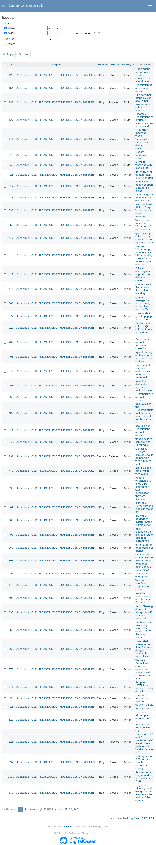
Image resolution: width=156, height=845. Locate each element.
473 (11, 470)
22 (11, 698)
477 (11, 237)
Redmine (67, 826)
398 (11, 560)
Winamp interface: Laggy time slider (142, 585)
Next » (33, 809)
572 (11, 371)
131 (11, 456)
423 (11, 174)
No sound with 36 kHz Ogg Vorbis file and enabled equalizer (144, 210)
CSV (144, 818)
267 (11, 547)
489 (11, 385)
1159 (11, 441)
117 (11, 430)
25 (66, 809)
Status (11, 27)
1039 (11, 164)
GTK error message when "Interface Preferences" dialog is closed (143, 139)
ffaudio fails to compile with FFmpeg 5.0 (143, 441)
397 (11, 573)
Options (11, 44)
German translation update (141, 698)
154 (11, 87)
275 (11, 669)
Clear (26, 54)
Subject (145, 64)
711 (11, 686)
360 (11, 648)
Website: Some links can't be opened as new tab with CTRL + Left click (142, 669)
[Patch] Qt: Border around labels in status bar (144, 507)
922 (11, 327)
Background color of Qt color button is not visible (143, 328)
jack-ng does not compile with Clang (143, 470)
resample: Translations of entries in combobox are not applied (144, 119)
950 (11, 629)
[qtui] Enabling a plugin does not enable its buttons (144, 356)
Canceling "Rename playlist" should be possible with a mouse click (144, 456)
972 (11, 316)
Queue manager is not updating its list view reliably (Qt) (142, 303)
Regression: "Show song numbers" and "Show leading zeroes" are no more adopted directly (144, 255)
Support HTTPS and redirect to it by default (144, 687)
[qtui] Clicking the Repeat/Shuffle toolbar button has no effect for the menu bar (144, 413)
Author (11, 33)
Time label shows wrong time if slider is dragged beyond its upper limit (144, 649)
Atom (137, 818)
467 (11, 507)
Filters (10, 23)
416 (11, 706)
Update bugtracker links (141, 154)
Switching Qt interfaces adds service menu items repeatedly (143, 371)
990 (11, 488)
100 (76, 809)
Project (56, 64)
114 (11, 255)
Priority (126, 64)
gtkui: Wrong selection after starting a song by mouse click (144, 238)
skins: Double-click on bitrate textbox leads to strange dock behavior (144, 560)
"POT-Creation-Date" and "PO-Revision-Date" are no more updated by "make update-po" (144, 742)
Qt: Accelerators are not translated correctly (142, 342)
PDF (151, 818)
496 (11, 412)
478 (11, 197)
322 (11, 719)
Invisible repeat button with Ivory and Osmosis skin (143, 598)
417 (11, 274)
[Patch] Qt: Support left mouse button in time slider (143, 520)
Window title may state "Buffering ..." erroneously (143, 225)
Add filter (9, 39)
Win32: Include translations (144, 707)
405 (11, 597)
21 (11, 154)
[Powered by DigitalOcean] (78, 843)
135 (11, 102)
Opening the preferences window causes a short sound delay (144, 75)
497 (11, 534)
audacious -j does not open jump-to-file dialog (144, 186)
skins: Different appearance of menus (144, 547)
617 (11, 186)
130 (11, 792)
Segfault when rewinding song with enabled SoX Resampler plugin (144, 630)
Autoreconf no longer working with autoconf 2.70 (144, 777)
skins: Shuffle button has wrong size (143, 573)
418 (11, 288)
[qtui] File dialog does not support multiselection (143, 385)
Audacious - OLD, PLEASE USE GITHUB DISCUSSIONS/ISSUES (55, 74)
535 (11, 210)
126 (11, 741)
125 (11, 74)
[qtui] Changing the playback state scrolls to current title (144, 534)
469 (11, 342)
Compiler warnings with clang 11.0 (143, 164)
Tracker (102, 64)
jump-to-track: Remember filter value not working (143, 289)
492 (11, 762)
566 (11, 303)
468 (11, 520)
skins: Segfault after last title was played (144, 197)
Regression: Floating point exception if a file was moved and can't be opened (144, 793)
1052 (11, 776)
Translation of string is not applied (143, 87)
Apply (10, 54)
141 (11, 138)
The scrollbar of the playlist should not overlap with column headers (143, 102)
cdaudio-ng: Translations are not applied (142, 430)
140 (11, 584)
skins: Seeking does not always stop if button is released (144, 612)
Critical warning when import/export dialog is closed (143, 274)
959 (11, 224)
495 (11, 356)
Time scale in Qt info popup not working (143, 316)
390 (11, 612)
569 (11, 396)
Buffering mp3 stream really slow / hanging (144, 174)
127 (11, 119)
